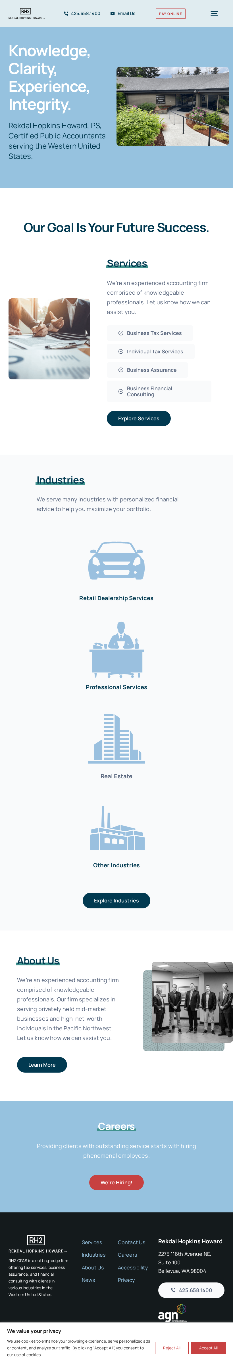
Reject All (171, 1348)
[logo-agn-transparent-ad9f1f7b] (172, 1306)
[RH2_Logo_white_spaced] (38, 1238)
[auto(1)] (116, 531)
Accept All (208, 1348)
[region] (116, 1342)
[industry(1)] (116, 798)
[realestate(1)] (116, 709)
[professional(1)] (116, 620)
